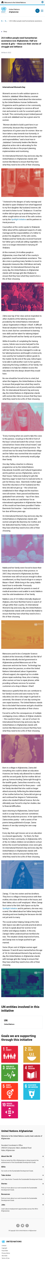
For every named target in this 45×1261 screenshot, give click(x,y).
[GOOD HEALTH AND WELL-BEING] (11, 1072)
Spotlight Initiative (18, 219)
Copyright (4, 1248)
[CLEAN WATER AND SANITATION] (33, 1091)
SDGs (3, 1167)
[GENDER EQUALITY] (11, 1091)
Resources (5, 1194)
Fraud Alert (5, 1250)
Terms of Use (5, 1258)
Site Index (4, 1255)
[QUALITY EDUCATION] (33, 1072)
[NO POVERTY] (11, 1054)
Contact (4, 1245)
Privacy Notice (6, 1253)
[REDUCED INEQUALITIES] (11, 1110)
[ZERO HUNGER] (33, 1054)
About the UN (6, 1156)
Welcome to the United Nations (15, 2)
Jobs (3, 1205)
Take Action (6, 1175)
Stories (4, 1184)
